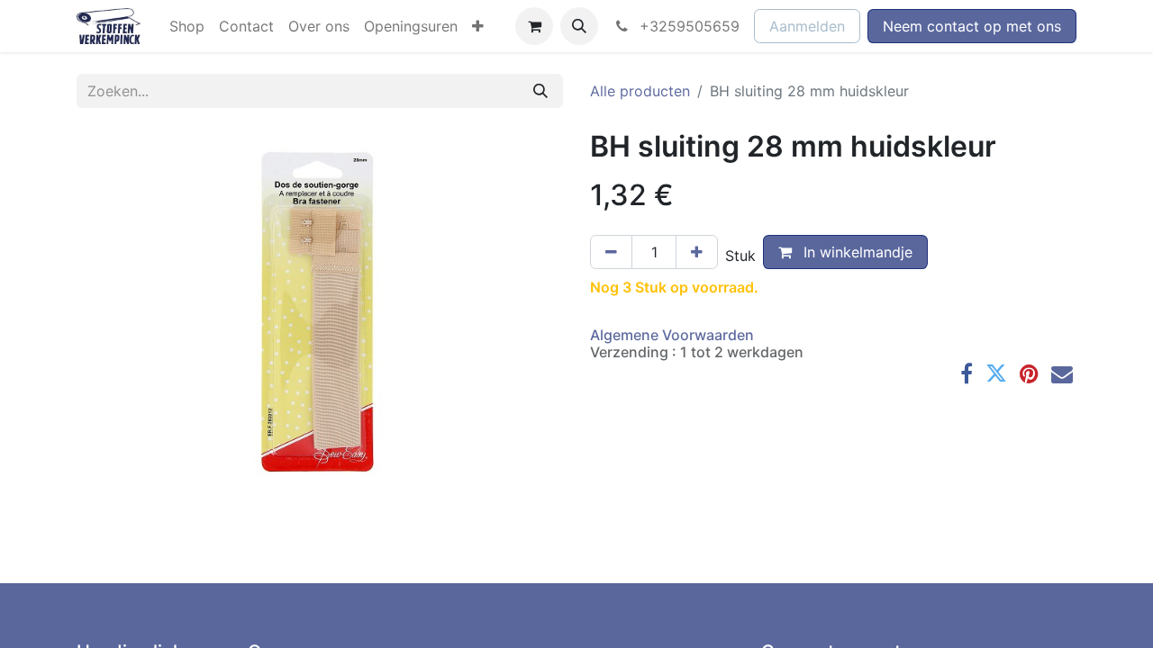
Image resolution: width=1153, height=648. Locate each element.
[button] (579, 26)
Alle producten (640, 91)
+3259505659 (687, 26)
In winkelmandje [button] (855, 252)
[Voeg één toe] (697, 252)
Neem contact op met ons (972, 26)
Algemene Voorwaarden (672, 335)
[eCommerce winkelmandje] (534, 26)
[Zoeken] (540, 91)
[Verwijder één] (611, 252)
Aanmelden (807, 26)
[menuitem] (187, 26)
